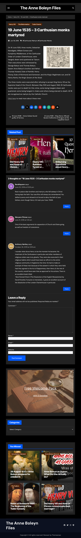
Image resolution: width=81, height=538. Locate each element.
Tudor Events (36, 24)
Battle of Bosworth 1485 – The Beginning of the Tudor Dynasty (23, 506)
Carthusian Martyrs (30, 41)
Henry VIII (12, 24)
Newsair (46, 535)
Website (11, 350)
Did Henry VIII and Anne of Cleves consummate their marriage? (17, 168)
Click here (12, 98)
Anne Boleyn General (18, 454)
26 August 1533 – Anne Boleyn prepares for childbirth (22, 474)
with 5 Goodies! (40, 395)
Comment (12, 306)
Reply (67, 206)
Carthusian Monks (45, 41)
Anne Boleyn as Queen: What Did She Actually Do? (56, 474)
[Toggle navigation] (8, 8)
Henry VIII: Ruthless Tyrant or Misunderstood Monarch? (40, 167)
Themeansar (56, 535)
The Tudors (15, 486)
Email (10, 343)
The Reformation (24, 24)
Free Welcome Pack (40, 388)
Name (11, 336)
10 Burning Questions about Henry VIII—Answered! (61, 167)
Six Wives (23, 139)
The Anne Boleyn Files (40, 7)
